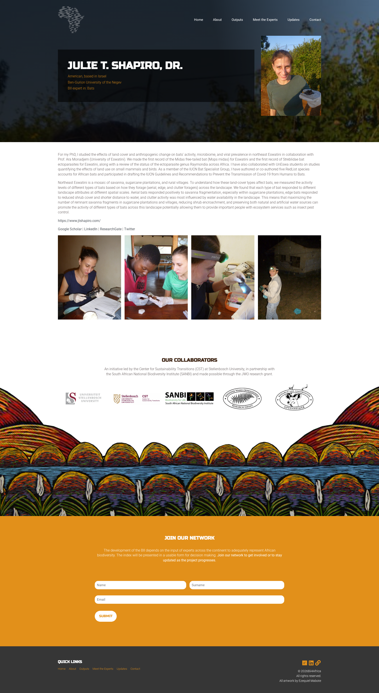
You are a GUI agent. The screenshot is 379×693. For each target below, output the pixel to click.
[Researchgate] (304, 662)
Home (198, 20)
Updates (294, 20)
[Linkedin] (311, 662)
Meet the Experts (265, 20)
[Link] (318, 662)
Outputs (237, 20)
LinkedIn (90, 229)
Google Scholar (70, 229)
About (217, 20)
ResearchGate (111, 229)
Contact (315, 20)
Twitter (129, 229)
